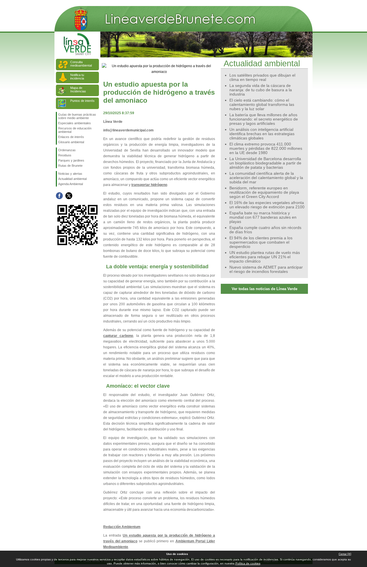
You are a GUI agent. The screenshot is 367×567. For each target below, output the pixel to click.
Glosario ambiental (71, 142)
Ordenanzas (67, 150)
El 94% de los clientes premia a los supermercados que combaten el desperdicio (260, 242)
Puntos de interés (82, 100)
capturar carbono (118, 336)
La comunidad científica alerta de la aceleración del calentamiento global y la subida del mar (266, 177)
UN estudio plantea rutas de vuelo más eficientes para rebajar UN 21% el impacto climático (264, 257)
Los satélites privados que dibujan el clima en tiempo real (262, 77)
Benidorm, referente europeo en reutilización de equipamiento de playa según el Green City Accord (264, 192)
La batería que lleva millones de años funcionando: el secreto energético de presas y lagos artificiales (263, 119)
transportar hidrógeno (149, 185)
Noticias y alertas (70, 173)
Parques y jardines (71, 160)
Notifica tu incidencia (77, 76)
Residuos (64, 155)
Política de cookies (247, 563)
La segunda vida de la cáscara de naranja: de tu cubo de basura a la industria (260, 90)
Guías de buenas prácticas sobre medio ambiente (77, 116)
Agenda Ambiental (70, 184)
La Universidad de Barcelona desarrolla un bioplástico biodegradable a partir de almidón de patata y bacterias (265, 163)
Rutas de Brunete (70, 165)
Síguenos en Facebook (59, 195)
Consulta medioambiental (81, 63)
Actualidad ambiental (72, 178)
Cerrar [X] (345, 554)
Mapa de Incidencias (78, 89)
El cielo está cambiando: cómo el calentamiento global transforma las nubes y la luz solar (261, 104)
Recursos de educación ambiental (74, 130)
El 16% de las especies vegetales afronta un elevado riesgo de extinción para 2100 (266, 205)
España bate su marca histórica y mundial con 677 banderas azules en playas (262, 217)
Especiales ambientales (74, 123)
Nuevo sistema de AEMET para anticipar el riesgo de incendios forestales (266, 269)
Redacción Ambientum (121, 527)
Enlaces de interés (71, 137)
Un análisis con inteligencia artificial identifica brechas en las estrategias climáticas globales (261, 133)
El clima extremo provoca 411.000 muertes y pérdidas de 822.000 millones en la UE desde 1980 (265, 148)
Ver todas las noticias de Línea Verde (264, 289)
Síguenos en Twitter (68, 195)
